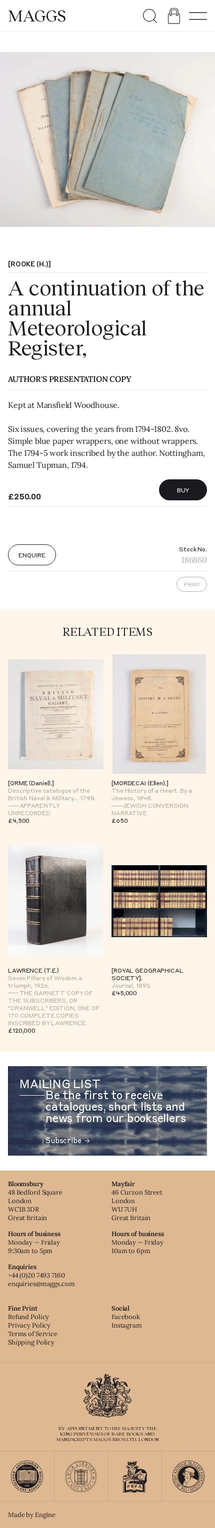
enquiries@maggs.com (41, 1284)
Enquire (31, 555)
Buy (183, 490)
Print (192, 584)
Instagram (127, 1325)
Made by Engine (32, 1515)
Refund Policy (28, 1317)
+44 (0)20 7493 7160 (36, 1275)
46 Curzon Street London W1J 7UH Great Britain (137, 1205)
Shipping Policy (31, 1342)
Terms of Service (33, 1334)
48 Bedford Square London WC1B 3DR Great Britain (35, 1205)
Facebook (126, 1317)
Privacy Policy (29, 1325)
